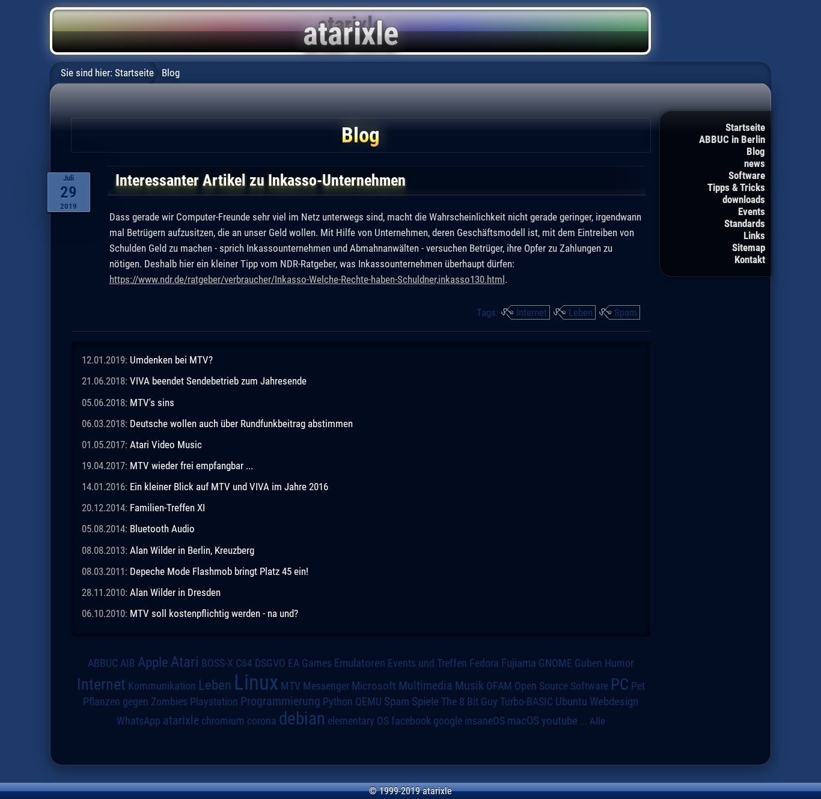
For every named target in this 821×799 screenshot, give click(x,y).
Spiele (425, 701)
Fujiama (518, 663)
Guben (588, 663)
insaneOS (485, 721)
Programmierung (280, 701)
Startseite (745, 127)
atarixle (181, 720)
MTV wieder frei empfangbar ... (191, 466)
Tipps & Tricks (736, 187)
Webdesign (614, 701)
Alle (597, 721)
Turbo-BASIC (526, 701)
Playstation (214, 702)
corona (261, 721)
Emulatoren (359, 663)
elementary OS (358, 720)
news (754, 163)
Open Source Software (561, 686)
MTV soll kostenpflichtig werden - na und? (214, 613)
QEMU (368, 702)
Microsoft (374, 686)
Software (746, 175)
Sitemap (748, 248)
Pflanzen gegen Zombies (135, 702)
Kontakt (749, 260)
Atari (185, 661)
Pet (638, 686)
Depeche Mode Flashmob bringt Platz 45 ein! (219, 571)
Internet (531, 312)
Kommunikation (162, 685)
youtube (560, 721)
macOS (523, 721)
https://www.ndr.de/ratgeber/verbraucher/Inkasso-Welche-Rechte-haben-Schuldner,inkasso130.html (307, 279)
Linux (256, 682)
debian (302, 718)
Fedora (484, 663)
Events (751, 211)
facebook (411, 721)
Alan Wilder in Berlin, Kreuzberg (192, 550)
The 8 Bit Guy (469, 701)
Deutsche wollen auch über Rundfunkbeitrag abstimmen (241, 424)
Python (338, 702)
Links (754, 235)
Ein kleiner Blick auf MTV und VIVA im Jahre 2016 (229, 487)
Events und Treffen (427, 663)
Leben (581, 312)
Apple (153, 662)
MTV (291, 685)
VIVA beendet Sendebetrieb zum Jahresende (218, 381)
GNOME (555, 663)
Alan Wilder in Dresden (175, 592)
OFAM (499, 686)
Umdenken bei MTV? (171, 360)
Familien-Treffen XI (167, 508)
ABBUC (103, 663)
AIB (127, 663)
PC (620, 684)
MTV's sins (152, 402)
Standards (744, 223)
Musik (469, 686)
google (447, 721)
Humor (619, 663)
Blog (755, 151)
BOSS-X (217, 663)
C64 (244, 663)
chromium (223, 721)
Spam (625, 312)
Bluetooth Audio (162, 529)
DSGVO (270, 663)
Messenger (326, 686)
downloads (743, 199)
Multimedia (425, 685)
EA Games (310, 663)
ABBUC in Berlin (732, 139)
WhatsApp (138, 721)
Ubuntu (571, 701)
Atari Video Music (166, 445)
